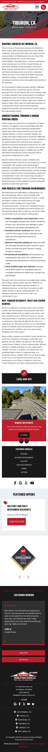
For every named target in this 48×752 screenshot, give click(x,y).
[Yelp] (26, 483)
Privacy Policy (28, 740)
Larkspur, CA (24, 727)
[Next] (27, 441)
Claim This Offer (16, 521)
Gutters (24, 472)
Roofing (24, 454)
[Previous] (21, 441)
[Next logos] (28, 577)
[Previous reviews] (4, 641)
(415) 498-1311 (24, 379)
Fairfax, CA (24, 716)
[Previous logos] (20, 577)
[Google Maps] (20, 483)
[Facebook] (15, 483)
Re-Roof (24, 461)
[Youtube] (32, 483)
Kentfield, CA (24, 723)
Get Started (24, 435)
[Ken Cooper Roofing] (11, 7)
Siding (24, 468)
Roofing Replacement (24, 457)
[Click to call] (43, 7)
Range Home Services (28, 743)
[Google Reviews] (33, 703)
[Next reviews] (42, 641)
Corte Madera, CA (24, 712)
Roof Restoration (24, 465)
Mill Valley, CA (24, 731)
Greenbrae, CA (24, 719)
